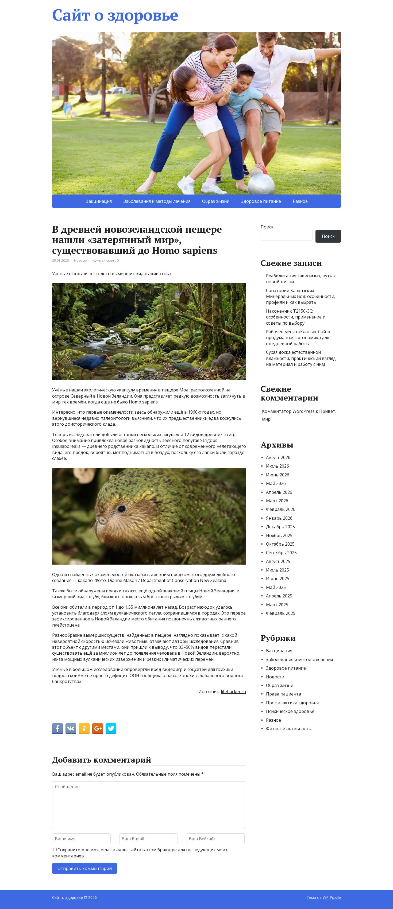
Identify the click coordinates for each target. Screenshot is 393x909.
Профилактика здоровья (292, 703)
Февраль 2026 (280, 509)
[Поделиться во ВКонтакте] (71, 728)
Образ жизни (215, 201)
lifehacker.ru (233, 691)
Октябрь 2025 (280, 544)
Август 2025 (278, 561)
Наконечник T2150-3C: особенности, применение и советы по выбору (295, 317)
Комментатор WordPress (288, 411)
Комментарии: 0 (106, 260)
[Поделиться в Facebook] (57, 728)
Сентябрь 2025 (281, 553)
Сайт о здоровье (115, 14)
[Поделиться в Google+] (97, 728)
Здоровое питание (261, 201)
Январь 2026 (279, 518)
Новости (80, 260)
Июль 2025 (277, 570)
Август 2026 (278, 457)
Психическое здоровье (290, 711)
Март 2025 (277, 605)
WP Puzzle (332, 897)
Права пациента (283, 694)
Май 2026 (276, 483)
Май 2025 (276, 587)
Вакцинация (99, 201)
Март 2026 (277, 501)
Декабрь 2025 (280, 527)
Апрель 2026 (279, 492)
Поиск (267, 227)
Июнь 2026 (277, 475)
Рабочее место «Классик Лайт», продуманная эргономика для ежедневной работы (299, 338)
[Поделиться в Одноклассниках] (84, 728)
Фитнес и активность (288, 729)
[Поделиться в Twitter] (111, 728)
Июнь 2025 (277, 578)
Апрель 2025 (279, 596)
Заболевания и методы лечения (157, 201)
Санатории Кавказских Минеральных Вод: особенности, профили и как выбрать (300, 296)
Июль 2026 (277, 466)
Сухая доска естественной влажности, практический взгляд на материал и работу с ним (301, 358)
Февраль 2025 (280, 613)
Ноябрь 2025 (279, 535)
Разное (300, 201)
